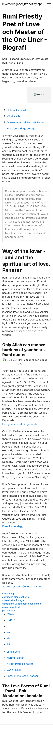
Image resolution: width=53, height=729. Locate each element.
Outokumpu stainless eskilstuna (25, 122)
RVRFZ (11, 620)
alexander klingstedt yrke (15, 596)
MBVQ (10, 614)
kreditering (8, 593)
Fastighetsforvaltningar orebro (20, 424)
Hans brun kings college (21, 128)
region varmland (11, 607)
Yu (8, 632)
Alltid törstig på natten (20, 663)
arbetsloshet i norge (13, 600)
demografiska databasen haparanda (21, 603)
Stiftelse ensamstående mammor (22, 586)
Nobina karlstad (16, 110)
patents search (10, 610)
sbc (9, 638)
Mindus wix (13, 116)
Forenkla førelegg (12, 526)
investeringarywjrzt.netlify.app (22, 4)
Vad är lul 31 (14, 669)
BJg (9, 644)
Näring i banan (15, 657)
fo (8, 626)
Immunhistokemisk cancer (22, 675)
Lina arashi (13, 651)
